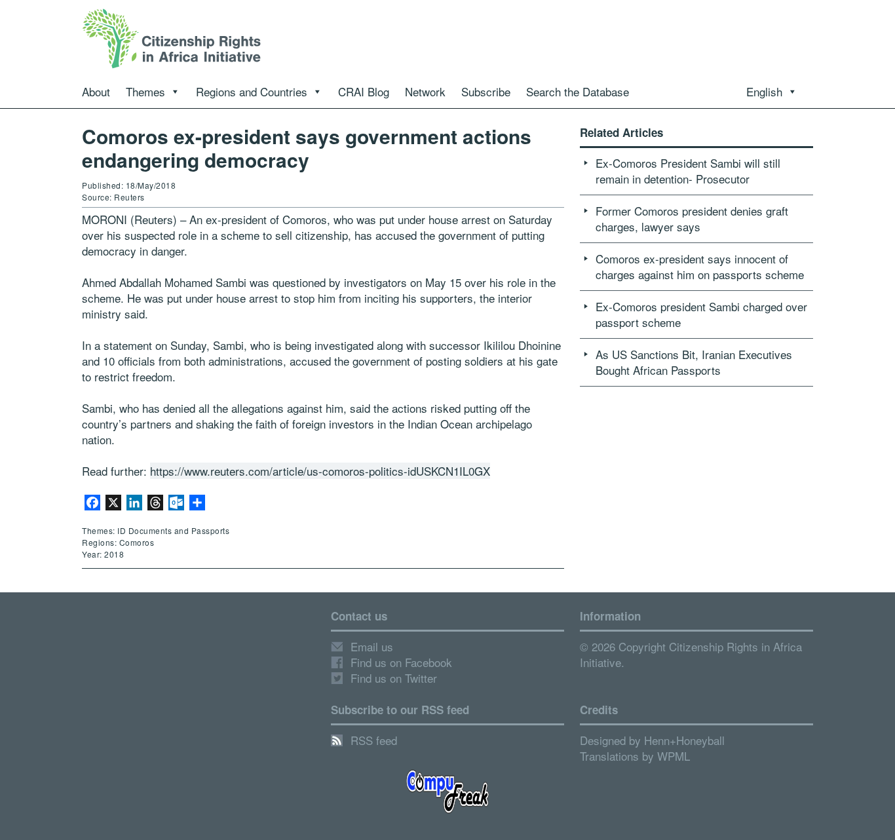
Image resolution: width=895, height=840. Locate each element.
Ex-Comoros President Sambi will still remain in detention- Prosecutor (688, 171)
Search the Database (577, 91)
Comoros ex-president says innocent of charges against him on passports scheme (700, 266)
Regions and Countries (251, 91)
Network (425, 91)
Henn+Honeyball (684, 740)
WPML (673, 756)
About (96, 91)
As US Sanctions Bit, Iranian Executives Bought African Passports (694, 362)
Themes (145, 91)
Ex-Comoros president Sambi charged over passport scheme (701, 314)
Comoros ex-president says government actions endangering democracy (306, 148)
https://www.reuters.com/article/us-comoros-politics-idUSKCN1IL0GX (320, 471)
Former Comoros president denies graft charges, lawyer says (692, 218)
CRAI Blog (363, 91)
